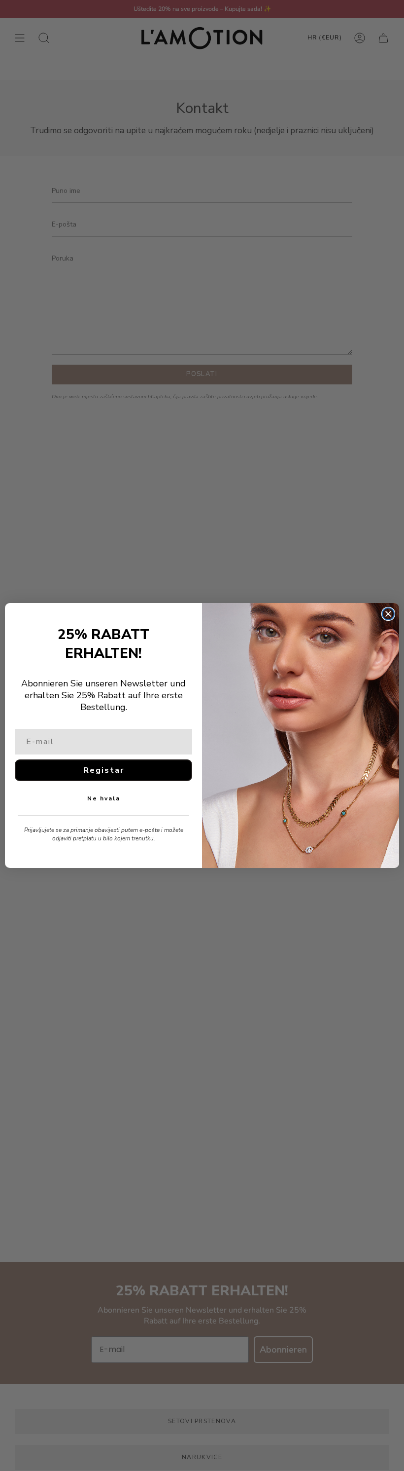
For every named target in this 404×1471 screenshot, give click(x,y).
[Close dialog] (388, 614)
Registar (103, 770)
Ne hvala (103, 798)
